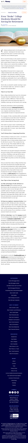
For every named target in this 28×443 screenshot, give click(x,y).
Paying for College (12, 12)
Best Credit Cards (14, 292)
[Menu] (2, 1)
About (14, 361)
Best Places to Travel (14, 348)
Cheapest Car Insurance (14, 319)
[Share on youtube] (18, 392)
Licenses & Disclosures (14, 378)
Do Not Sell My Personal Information (14, 373)
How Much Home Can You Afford (14, 285)
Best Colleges (14, 341)
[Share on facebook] (10, 392)
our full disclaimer (18, 433)
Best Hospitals (14, 344)
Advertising (14, 380)
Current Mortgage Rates (14, 280)
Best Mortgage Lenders (14, 283)
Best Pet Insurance (14, 353)
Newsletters (14, 336)
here (16, 439)
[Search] (4, 1)
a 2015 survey (12, 173)
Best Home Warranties (14, 326)
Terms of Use (14, 370)
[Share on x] (13, 392)
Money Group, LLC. (12, 423)
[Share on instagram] (15, 392)
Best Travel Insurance (14, 351)
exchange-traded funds (14, 218)
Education (3, 12)
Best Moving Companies (14, 300)
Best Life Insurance (14, 324)
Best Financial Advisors (14, 329)
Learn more (21, 8)
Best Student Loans (14, 307)
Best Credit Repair (14, 312)
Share (25, 12)
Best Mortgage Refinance (14, 288)
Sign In (24, 1)
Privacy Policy (14, 368)
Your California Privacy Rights (14, 375)
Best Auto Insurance (14, 317)
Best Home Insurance (14, 322)
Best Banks (14, 295)
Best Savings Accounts (14, 297)
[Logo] (8, 1)
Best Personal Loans (14, 314)
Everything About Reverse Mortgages (14, 290)
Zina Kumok (5, 24)
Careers (14, 385)
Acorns (20, 215)
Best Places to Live (14, 346)
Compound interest (17, 107)
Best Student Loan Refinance (14, 310)
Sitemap (14, 382)
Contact (14, 363)
